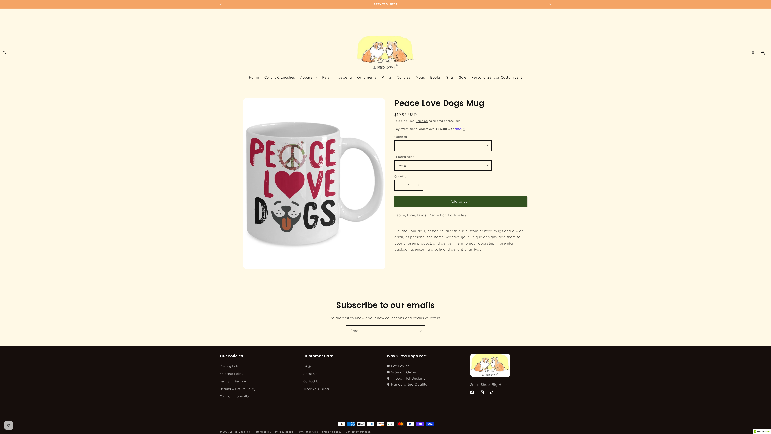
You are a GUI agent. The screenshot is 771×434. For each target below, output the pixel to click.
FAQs (307, 366)
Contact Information (235, 396)
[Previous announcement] (221, 4)
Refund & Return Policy (238, 389)
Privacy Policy (230, 366)
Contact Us (311, 381)
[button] (5, 53)
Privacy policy (284, 431)
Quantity (400, 176)
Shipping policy (332, 431)
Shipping (422, 120)
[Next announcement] (550, 4)
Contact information (358, 431)
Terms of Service (233, 381)
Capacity (400, 137)
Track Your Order (316, 389)
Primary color (404, 157)
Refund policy (262, 431)
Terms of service (307, 431)
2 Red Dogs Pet (240, 431)
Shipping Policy (231, 374)
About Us (310, 374)
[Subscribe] (420, 330)
